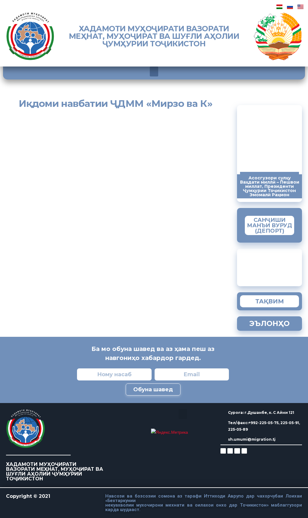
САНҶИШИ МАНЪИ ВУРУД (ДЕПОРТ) (269, 225)
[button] (154, 71)
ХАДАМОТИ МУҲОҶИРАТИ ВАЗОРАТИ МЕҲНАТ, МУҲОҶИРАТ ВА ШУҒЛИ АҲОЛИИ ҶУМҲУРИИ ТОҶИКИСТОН (154, 36)
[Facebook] (230, 451)
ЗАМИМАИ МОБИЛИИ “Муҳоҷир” (285, 266)
